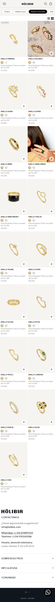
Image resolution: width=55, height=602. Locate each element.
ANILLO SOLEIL (7, 322)
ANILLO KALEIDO (35, 59)
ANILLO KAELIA (7, 427)
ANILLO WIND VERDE (37, 164)
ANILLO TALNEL (7, 269)
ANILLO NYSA (34, 322)
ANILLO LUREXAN (35, 375)
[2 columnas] (52, 18)
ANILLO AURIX (7, 111)
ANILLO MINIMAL (8, 59)
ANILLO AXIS (6, 480)
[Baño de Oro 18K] (2, 62)
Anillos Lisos (20, 11)
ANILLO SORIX (34, 269)
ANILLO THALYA (35, 217)
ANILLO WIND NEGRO (10, 217)
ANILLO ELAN (34, 427)
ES (26, 592)
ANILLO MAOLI (7, 375)
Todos (7, 11)
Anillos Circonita (38, 11)
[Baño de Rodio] (6, 62)
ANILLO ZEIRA (6, 164)
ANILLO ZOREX (34, 111)
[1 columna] (48, 18)
